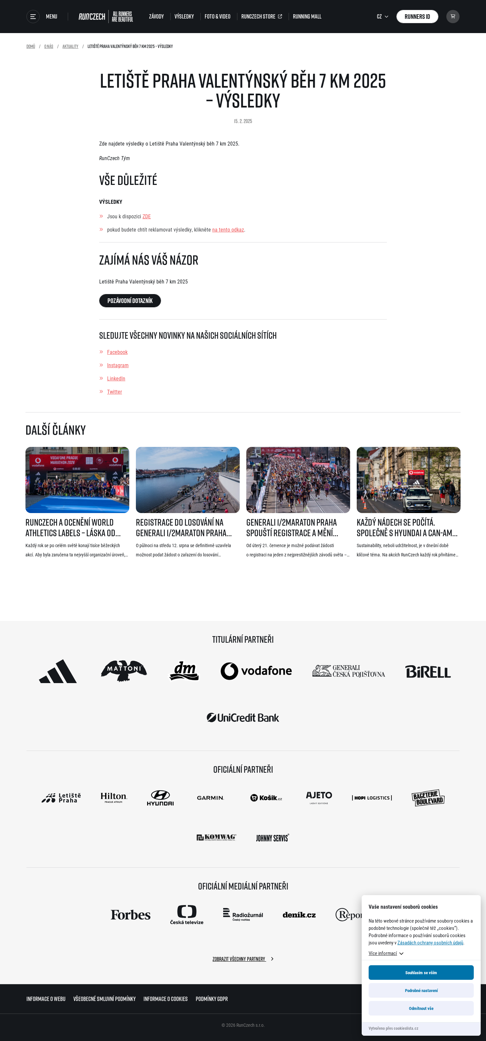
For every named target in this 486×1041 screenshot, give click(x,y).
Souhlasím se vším (421, 973)
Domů (30, 46)
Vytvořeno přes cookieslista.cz (393, 1028)
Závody (156, 16)
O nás (48, 46)
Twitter (114, 391)
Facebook (117, 351)
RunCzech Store (258, 16)
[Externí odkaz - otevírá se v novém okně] (58, 671)
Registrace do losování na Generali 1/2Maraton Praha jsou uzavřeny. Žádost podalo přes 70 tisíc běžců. (185, 527)
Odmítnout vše (421, 1008)
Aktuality (70, 46)
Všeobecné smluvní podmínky (104, 999)
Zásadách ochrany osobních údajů (430, 942)
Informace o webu (45, 999)
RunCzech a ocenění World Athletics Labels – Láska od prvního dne (70, 527)
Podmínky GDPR (212, 999)
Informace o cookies (165, 999)
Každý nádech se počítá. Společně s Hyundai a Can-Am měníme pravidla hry (404, 527)
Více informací (383, 953)
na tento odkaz (228, 229)
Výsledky (184, 16)
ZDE (146, 216)
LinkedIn (116, 378)
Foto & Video (217, 16)
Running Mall (307, 16)
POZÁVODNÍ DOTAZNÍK (130, 300)
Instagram (118, 365)
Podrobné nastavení (421, 990)
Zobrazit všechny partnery (239, 959)
